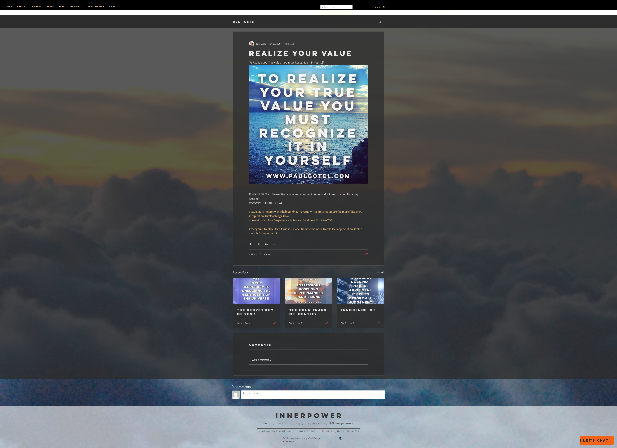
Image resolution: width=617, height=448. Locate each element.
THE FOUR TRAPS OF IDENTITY (308, 312)
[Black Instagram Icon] (341, 438)
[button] (379, 22)
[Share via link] (274, 244)
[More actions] (366, 44)
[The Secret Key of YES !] (256, 291)
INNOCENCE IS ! (358, 310)
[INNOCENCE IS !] (360, 291)
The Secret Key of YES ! (255, 312)
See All (380, 272)
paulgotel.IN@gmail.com (275, 431)
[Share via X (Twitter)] (258, 244)
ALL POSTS (243, 21)
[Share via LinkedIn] (266, 244)
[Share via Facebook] (250, 244)
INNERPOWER (310, 415)
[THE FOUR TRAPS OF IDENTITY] (308, 291)
